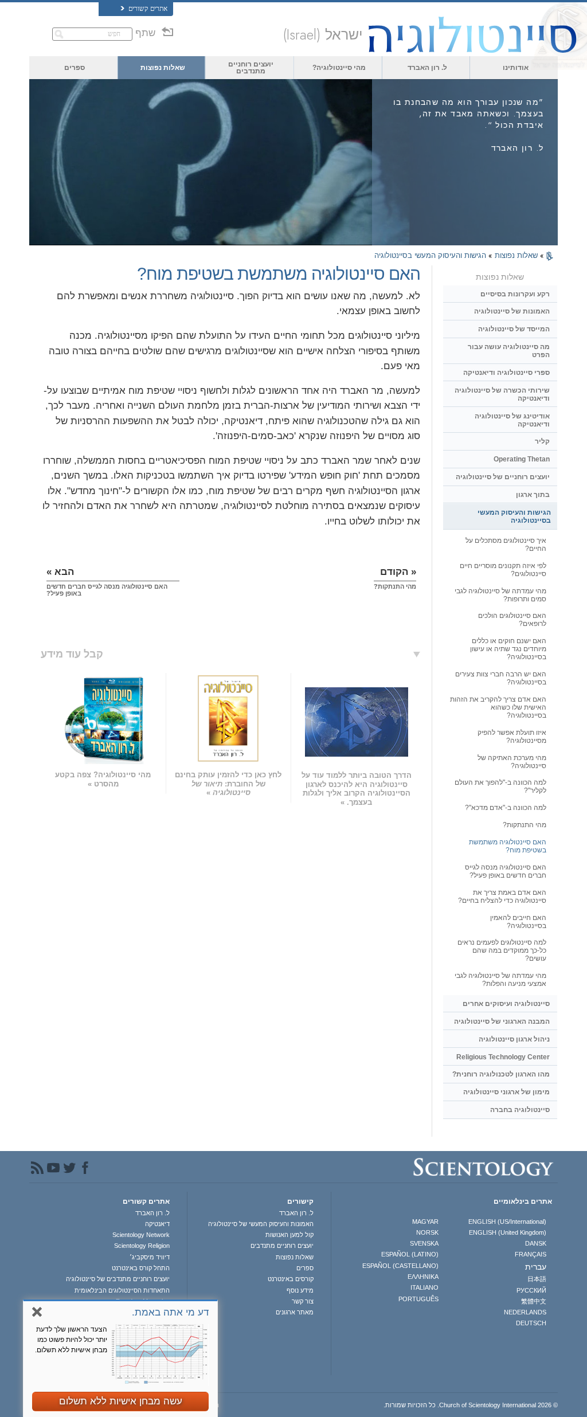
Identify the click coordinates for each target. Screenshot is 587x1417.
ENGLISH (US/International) (507, 1221)
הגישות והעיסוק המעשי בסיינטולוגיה (430, 255)
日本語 (536, 1278)
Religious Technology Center (503, 1057)
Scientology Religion (142, 1245)
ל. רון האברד (427, 68)
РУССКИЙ (531, 1290)
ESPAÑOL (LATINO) (410, 1254)
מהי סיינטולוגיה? (339, 68)
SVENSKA (424, 1243)
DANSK (535, 1243)
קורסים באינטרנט (290, 1278)
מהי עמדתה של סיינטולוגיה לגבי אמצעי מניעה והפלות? (500, 980)
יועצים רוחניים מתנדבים (250, 67)
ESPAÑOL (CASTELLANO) (400, 1265)
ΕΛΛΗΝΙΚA (423, 1276)
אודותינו (516, 68)
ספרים (74, 68)
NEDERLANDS (525, 1312)
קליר (542, 441)
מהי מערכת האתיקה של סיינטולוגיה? (512, 762)
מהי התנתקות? (524, 825)
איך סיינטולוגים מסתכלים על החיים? (505, 545)
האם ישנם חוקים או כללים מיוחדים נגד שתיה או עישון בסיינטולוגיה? (508, 649)
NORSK (427, 1232)
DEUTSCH (531, 1323)
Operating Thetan (522, 459)
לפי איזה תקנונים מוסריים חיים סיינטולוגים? (503, 570)
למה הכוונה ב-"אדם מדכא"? (505, 808)
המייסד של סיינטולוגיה (514, 329)
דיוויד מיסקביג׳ (150, 1257)
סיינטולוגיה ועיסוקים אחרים (506, 1004)
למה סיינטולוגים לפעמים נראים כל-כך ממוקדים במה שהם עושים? (501, 950)
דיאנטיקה (157, 1223)
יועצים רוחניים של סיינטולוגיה (503, 477)
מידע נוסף (300, 1290)
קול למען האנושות (289, 1234)
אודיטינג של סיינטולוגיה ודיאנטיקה (512, 420)
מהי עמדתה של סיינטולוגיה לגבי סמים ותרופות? (500, 595)
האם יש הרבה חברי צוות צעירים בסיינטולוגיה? (500, 678)
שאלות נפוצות (162, 68)
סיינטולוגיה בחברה (520, 1110)
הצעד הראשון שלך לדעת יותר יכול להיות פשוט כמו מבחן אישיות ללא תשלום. (71, 1339)
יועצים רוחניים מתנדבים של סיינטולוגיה (118, 1278)
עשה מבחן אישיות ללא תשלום (120, 1401)
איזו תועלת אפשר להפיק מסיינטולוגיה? (512, 737)
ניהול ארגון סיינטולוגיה (514, 1039)
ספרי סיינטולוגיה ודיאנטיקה (506, 373)
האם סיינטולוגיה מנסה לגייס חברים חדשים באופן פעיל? (505, 871)
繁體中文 (533, 1301)
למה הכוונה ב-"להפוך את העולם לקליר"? (500, 786)
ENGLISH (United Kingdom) (507, 1232)
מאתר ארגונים (294, 1312)
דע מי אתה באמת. (170, 1312)
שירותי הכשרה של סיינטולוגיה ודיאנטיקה (502, 394)
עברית (535, 1266)
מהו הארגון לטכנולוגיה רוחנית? (501, 1074)
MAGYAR (425, 1221)
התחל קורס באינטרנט (141, 1268)
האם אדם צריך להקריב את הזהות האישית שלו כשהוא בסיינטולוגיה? (498, 707)
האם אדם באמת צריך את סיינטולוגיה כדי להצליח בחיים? (502, 896)
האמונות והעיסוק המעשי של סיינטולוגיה (260, 1223)
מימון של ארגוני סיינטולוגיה (506, 1092)
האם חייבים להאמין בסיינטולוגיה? (518, 922)
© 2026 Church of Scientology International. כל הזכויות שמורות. (470, 1405)
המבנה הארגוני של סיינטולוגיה (502, 1021)
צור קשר (302, 1301)
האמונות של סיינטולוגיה (512, 311)
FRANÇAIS (530, 1254)
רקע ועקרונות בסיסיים (515, 294)
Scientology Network (141, 1234)
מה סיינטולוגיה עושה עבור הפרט (509, 351)
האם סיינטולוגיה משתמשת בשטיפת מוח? (507, 846)
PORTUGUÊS (418, 1298)
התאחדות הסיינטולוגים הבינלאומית (122, 1290)
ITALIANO (424, 1287)
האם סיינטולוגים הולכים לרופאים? (512, 620)
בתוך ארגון (533, 495)
